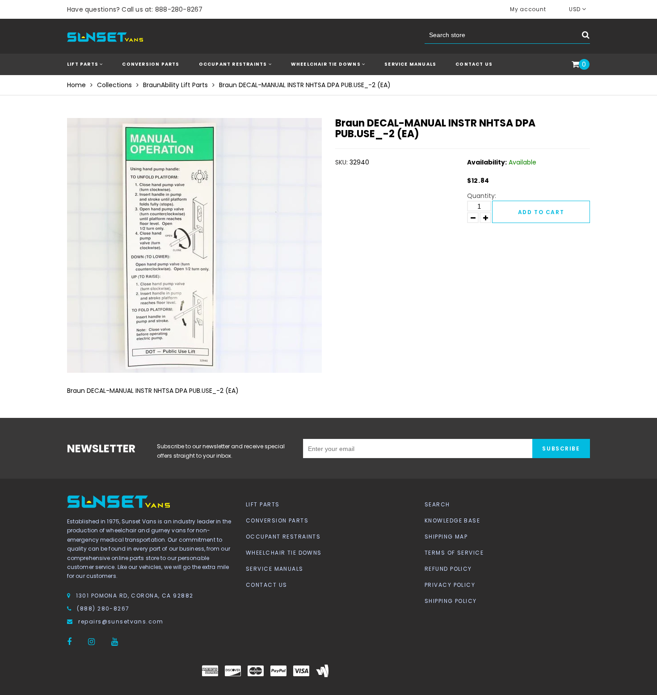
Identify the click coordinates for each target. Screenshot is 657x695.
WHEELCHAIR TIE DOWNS (326, 64)
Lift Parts (262, 504)
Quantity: (481, 195)
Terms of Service (454, 552)
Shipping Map (446, 536)
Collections (114, 84)
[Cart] (575, 64)
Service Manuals (410, 64)
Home (76, 84)
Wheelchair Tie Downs (284, 552)
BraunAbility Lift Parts (175, 84)
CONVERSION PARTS (150, 64)
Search (437, 504)
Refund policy (448, 569)
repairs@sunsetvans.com (120, 621)
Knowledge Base (452, 520)
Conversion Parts (277, 520)
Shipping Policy (451, 601)
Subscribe (561, 448)
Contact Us (474, 64)
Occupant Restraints (283, 536)
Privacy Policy (450, 585)
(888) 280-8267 (103, 608)
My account (528, 9)
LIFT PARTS (83, 64)
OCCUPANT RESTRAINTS (234, 64)
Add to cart (541, 212)
